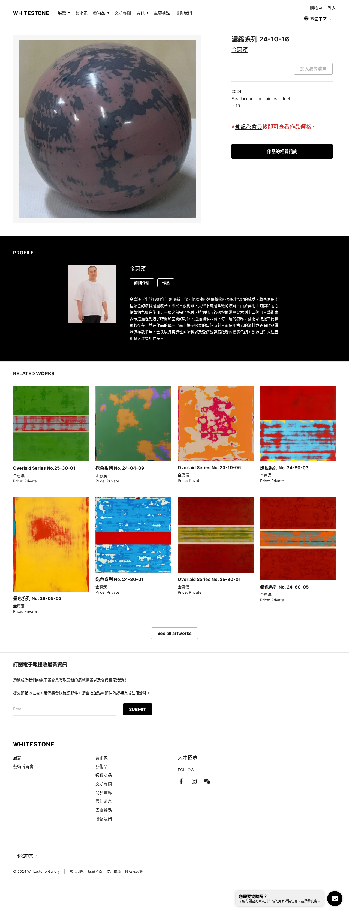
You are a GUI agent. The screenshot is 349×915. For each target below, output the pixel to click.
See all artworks (174, 633)
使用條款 (114, 871)
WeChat (207, 781)
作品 (166, 282)
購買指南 (95, 871)
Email (18, 709)
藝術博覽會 (23, 766)
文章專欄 (123, 13)
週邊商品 (103, 775)
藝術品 (101, 766)
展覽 (17, 757)
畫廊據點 (162, 13)
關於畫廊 (104, 792)
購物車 (316, 8)
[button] (318, 19)
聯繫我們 (184, 13)
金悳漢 (239, 50)
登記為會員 (248, 127)
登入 (332, 8)
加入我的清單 (313, 68)
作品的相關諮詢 (282, 151)
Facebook (181, 781)
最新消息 (103, 801)
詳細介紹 (141, 282)
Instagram (194, 781)
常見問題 (77, 871)
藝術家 (81, 13)
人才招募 (187, 758)
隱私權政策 (134, 871)
